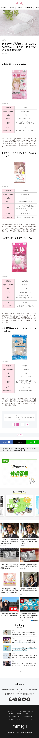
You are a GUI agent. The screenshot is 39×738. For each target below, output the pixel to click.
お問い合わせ (28, 713)
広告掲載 (19, 713)
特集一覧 (10, 711)
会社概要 (18, 719)
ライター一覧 (17, 711)
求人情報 (11, 713)
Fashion (4, 7)
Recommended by (26, 620)
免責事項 (11, 719)
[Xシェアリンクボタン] (15, 699)
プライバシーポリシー (13, 716)
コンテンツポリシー (27, 716)
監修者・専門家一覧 (28, 711)
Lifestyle (19, 7)
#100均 (20, 435)
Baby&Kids (28, 7)
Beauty (12, 7)
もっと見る (20, 671)
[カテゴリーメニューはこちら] (36, 3)
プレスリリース (28, 719)
